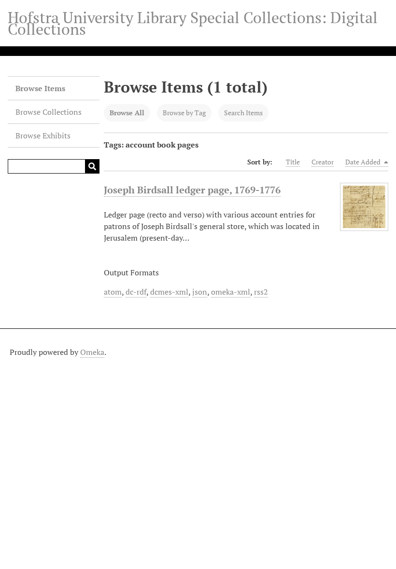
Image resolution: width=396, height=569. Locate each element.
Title (293, 161)
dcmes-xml (169, 291)
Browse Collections (48, 112)
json (199, 291)
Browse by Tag (184, 112)
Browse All (127, 112)
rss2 (261, 291)
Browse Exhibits (43, 135)
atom (113, 291)
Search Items (243, 112)
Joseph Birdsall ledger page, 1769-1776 (192, 189)
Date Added (363, 161)
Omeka (92, 352)
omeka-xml (230, 291)
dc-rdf (136, 291)
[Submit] (92, 166)
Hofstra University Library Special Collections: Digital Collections (193, 23)
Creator (322, 161)
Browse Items (40, 88)
